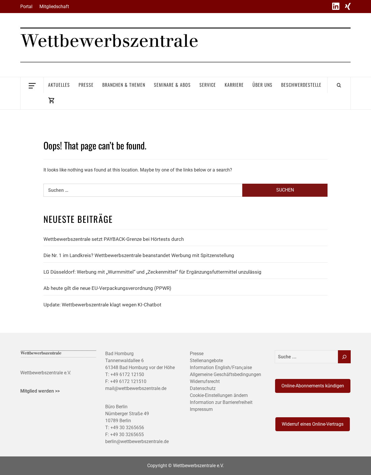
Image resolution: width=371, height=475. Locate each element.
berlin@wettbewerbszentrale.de (137, 441)
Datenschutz (203, 388)
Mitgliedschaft (54, 6)
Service (207, 84)
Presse (86, 84)
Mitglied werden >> (40, 391)
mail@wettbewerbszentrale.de (135, 388)
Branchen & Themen (123, 84)
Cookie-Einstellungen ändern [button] (219, 395)
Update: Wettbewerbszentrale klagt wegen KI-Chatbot (102, 305)
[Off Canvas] (32, 85)
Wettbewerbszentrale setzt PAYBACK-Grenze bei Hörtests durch (113, 239)
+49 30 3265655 (127, 434)
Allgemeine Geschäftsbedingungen (225, 374)
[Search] (339, 85)
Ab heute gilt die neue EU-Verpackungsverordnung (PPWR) (107, 288)
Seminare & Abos (172, 84)
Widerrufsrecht (205, 381)
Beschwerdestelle (301, 84)
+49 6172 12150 (127, 374)
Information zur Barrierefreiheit (221, 402)
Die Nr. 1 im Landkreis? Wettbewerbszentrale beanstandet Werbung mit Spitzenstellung (138, 255)
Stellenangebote (206, 360)
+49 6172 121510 (128, 381)
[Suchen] (344, 356)
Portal (26, 6)
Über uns (262, 84)
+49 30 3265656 (127, 427)
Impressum (201, 409)
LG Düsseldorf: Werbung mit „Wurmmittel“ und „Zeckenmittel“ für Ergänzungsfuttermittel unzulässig (152, 272)
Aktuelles (59, 84)
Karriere (234, 84)
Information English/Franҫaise (221, 367)
